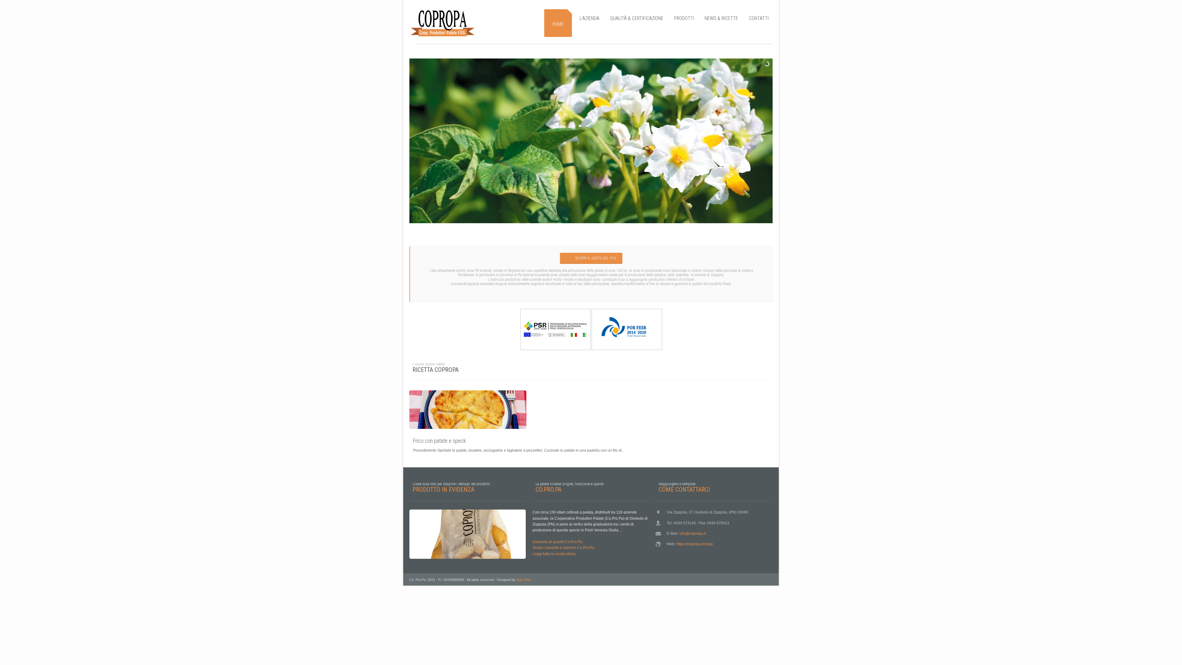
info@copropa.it (692, 533)
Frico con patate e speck (439, 440)
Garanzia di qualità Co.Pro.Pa (557, 542)
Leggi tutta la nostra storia (554, 554)
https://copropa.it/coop (694, 544)
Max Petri (524, 580)
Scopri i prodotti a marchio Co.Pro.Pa (563, 548)
